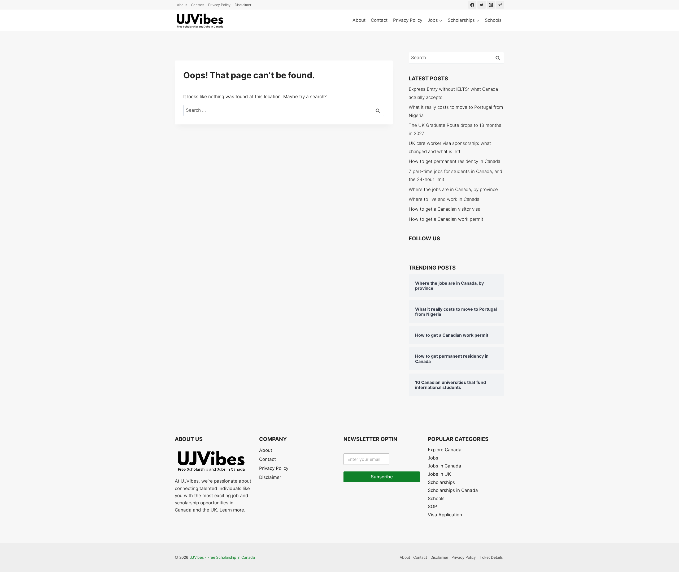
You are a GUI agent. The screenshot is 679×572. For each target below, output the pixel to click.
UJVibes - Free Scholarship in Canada (222, 557)
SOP (432, 506)
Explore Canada (445, 449)
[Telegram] (500, 5)
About (182, 5)
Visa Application (445, 514)
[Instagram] (491, 5)
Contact (197, 5)
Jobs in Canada (444, 466)
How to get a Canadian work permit (446, 219)
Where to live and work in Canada (444, 199)
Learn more (232, 510)
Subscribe (382, 476)
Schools (493, 20)
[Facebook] (472, 5)
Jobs (433, 458)
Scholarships (441, 482)
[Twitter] (481, 5)
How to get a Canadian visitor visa (444, 209)
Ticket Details (491, 557)
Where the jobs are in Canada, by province (453, 189)
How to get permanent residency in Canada (454, 161)
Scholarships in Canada (453, 490)
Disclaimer (243, 5)
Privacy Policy (219, 5)
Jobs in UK (439, 474)
